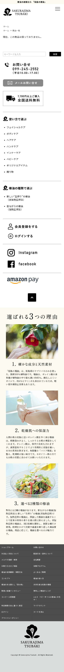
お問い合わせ (38, 547)
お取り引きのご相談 (9, 566)
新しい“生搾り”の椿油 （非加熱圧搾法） (18, 198)
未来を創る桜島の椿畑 (42, 584)
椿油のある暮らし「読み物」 (12, 584)
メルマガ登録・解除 (9, 559)
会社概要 (36, 559)
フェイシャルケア (16, 127)
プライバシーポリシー (10, 618)
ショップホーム (7, 547)
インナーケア (14, 152)
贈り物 (10, 171)
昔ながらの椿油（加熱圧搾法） (15, 208)
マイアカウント (39, 605)
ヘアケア (11, 139)
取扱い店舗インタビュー (11, 591)
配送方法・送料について (43, 553)
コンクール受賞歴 (8, 597)
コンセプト (5, 578)
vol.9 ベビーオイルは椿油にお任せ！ (46, 598)
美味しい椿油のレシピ (42, 591)
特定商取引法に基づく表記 (11, 605)
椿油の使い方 (38, 578)
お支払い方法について (10, 553)
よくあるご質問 (39, 572)
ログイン (4, 612)
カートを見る (38, 612)
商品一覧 (16, 30)
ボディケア (12, 133)
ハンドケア (12, 146)
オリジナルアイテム (17, 165)
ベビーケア (12, 159)
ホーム (6, 26)
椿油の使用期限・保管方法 (11, 572)
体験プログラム (39, 566)
